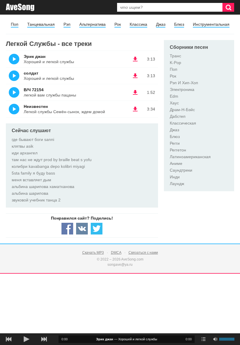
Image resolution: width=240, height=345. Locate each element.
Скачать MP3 (93, 253)
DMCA (116, 253)
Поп (14, 24)
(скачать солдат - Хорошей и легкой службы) (135, 75)
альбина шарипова (30, 193)
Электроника (182, 89)
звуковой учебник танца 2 (36, 200)
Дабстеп (178, 116)
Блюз (179, 24)
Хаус (174, 103)
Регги (175, 143)
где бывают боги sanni (33, 139)
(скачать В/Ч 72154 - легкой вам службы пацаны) (135, 92)
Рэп (67, 24)
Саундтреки (181, 170)
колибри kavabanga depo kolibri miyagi (48, 166)
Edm (174, 96)
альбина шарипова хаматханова (43, 186)
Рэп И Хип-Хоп (184, 82)
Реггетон (178, 150)
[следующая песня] (44, 339)
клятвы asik (22, 146)
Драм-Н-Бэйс (182, 109)
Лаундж (177, 183)
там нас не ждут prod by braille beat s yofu (52, 159)
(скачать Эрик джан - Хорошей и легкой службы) (135, 59)
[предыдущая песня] (9, 339)
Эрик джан (34, 56)
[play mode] (203, 339)
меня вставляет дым (31, 179)
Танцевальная (41, 24)
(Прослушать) (14, 59)
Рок (117, 24)
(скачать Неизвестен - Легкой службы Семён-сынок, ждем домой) (135, 109)
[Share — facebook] (67, 228)
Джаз (160, 24)
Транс (175, 56)
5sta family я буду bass (33, 173)
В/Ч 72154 (34, 89)
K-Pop (175, 62)
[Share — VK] (82, 228)
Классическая (183, 123)
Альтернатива (92, 24)
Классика (138, 24)
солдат (31, 73)
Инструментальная (211, 24)
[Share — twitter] (96, 228)
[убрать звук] (215, 339)
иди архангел (24, 153)
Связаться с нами (143, 253)
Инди (175, 177)
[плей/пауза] (26, 339)
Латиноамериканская (190, 156)
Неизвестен (36, 106)
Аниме (176, 163)
